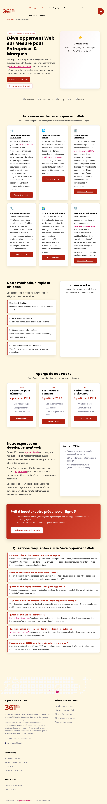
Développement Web (37, 8)
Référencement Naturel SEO (17, 762)
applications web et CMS (84, 151)
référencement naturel (53, 157)
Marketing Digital (55, 8)
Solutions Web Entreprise (81, 136)
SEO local (9, 766)
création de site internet (20, 66)
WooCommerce (16, 632)
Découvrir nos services (18, 79)
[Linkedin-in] (57, 692)
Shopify (26, 632)
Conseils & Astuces (13, 785)
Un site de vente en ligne (19, 618)
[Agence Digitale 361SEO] (9, 11)
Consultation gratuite (37, 15)
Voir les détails (21, 419)
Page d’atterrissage (63, 722)
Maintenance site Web (64, 710)
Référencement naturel (72, 8)
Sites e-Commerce (63, 714)
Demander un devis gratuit (19, 86)
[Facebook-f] (49, 692)
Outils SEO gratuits (13, 770)
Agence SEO (11, 19)
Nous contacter (21, 254)
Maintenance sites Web (85, 213)
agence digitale (32, 452)
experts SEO (21, 471)
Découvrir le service (22, 195)
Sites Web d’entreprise (65, 718)
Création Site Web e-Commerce (20, 136)
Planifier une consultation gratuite (26, 530)
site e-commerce (26, 144)
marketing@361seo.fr (15, 743)
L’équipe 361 (10, 789)
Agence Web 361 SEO (26, 801)
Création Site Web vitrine (51, 136)
